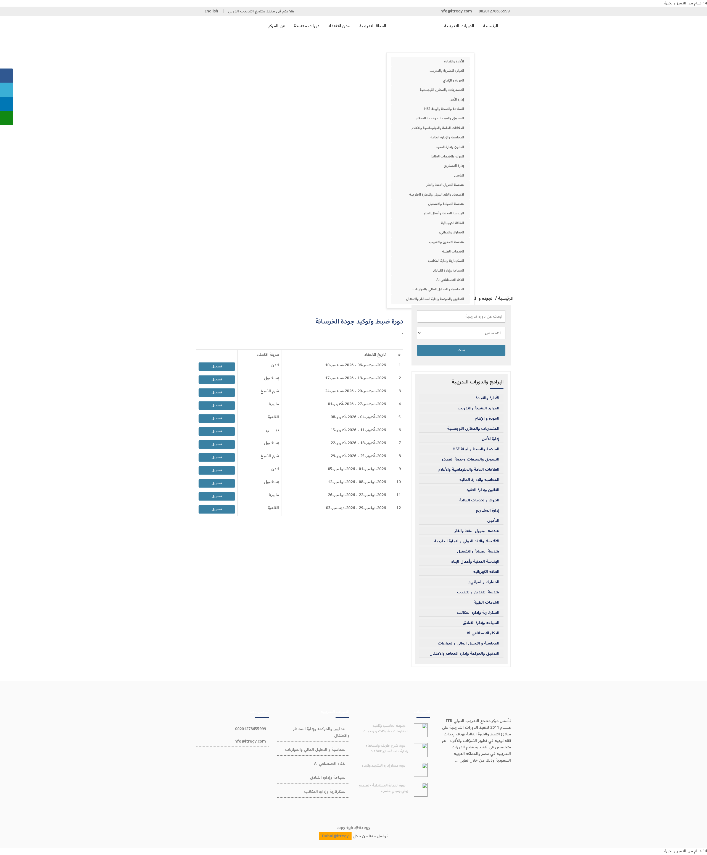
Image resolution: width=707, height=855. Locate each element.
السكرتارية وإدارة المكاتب (446, 260)
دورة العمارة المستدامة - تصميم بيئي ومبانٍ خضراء (383, 788)
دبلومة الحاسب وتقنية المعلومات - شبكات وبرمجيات (385, 728)
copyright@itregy (353, 828)
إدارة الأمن (457, 99)
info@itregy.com (455, 11)
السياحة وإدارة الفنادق (448, 270)
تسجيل (217, 366)
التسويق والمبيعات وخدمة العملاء (440, 118)
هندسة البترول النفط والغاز (445, 184)
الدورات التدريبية (459, 26)
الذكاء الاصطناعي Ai (450, 280)
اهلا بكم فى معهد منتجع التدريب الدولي (262, 11)
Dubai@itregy (335, 836)
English (211, 11)
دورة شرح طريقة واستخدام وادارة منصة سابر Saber (386, 748)
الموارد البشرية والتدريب (446, 70)
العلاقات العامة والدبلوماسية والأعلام (437, 128)
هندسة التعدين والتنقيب (446, 242)
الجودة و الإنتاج (453, 80)
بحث (461, 350)
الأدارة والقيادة (454, 61)
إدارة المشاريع (454, 165)
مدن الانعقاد (339, 26)
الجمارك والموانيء (451, 232)
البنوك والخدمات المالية (447, 156)
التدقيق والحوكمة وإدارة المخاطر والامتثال (435, 299)
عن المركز (276, 26)
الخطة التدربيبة (372, 26)
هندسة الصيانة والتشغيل (446, 204)
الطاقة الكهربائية (452, 223)
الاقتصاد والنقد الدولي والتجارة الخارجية (436, 194)
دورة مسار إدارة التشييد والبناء (383, 765)
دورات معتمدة (306, 26)
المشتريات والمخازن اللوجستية (442, 89)
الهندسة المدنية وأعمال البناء (444, 213)
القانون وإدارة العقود (450, 147)
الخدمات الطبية (453, 251)
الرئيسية (490, 26)
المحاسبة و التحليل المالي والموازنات (438, 289)
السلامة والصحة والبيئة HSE (444, 109)
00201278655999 (494, 11)
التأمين (459, 175)
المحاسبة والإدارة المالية (447, 137)
